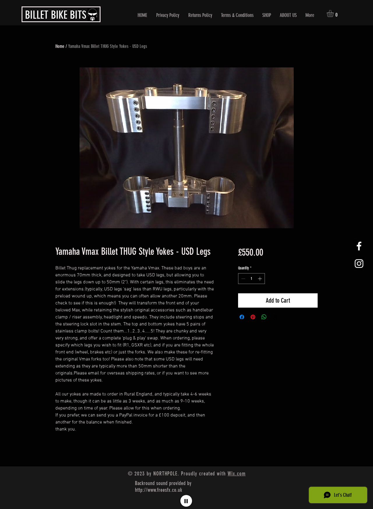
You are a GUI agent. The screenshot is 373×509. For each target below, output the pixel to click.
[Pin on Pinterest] (252, 316)
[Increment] (260, 278)
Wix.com (237, 473)
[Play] (186, 501)
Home (59, 46)
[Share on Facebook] (241, 316)
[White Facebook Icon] (359, 246)
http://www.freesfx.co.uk (158, 490)
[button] (334, 13)
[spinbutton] (251, 278)
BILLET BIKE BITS (55, 14)
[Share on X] (275, 316)
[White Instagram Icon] (359, 263)
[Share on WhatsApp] (264, 316)
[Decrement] (242, 278)
